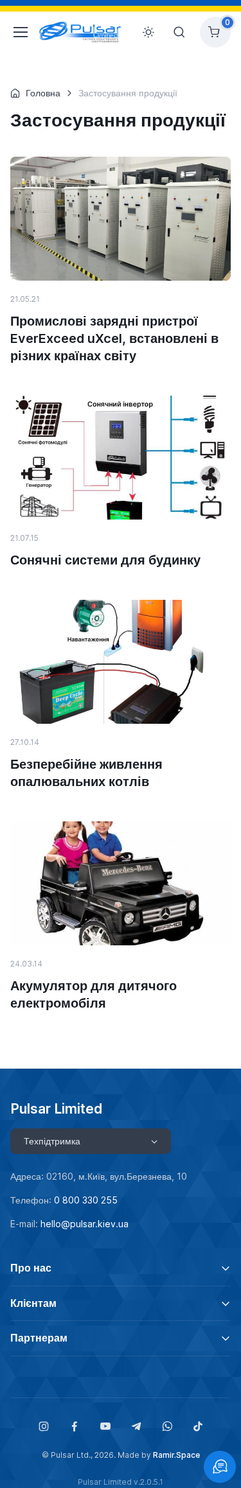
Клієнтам (33, 1303)
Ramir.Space (176, 1455)
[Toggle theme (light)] (148, 32)
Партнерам (38, 1337)
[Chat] (220, 1467)
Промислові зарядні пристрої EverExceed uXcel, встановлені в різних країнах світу (114, 338)
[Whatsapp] (167, 1426)
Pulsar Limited (56, 1108)
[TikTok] (198, 1426)
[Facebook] (74, 1426)
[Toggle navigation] (17, 32)
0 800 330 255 (86, 1200)
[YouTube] (105, 1426)
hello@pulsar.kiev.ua (84, 1223)
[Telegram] (136, 1426)
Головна (43, 92)
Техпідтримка (52, 1140)
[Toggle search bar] (179, 32)
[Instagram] (44, 1426)
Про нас (30, 1267)
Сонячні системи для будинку (105, 560)
